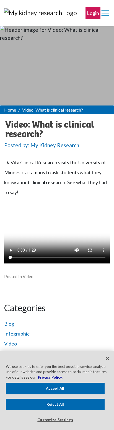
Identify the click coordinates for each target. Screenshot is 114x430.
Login (93, 13)
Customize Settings (55, 420)
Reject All (55, 404)
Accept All (55, 388)
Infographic (17, 334)
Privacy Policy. (50, 377)
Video (28, 276)
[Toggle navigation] (105, 13)
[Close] (107, 358)
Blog (9, 324)
